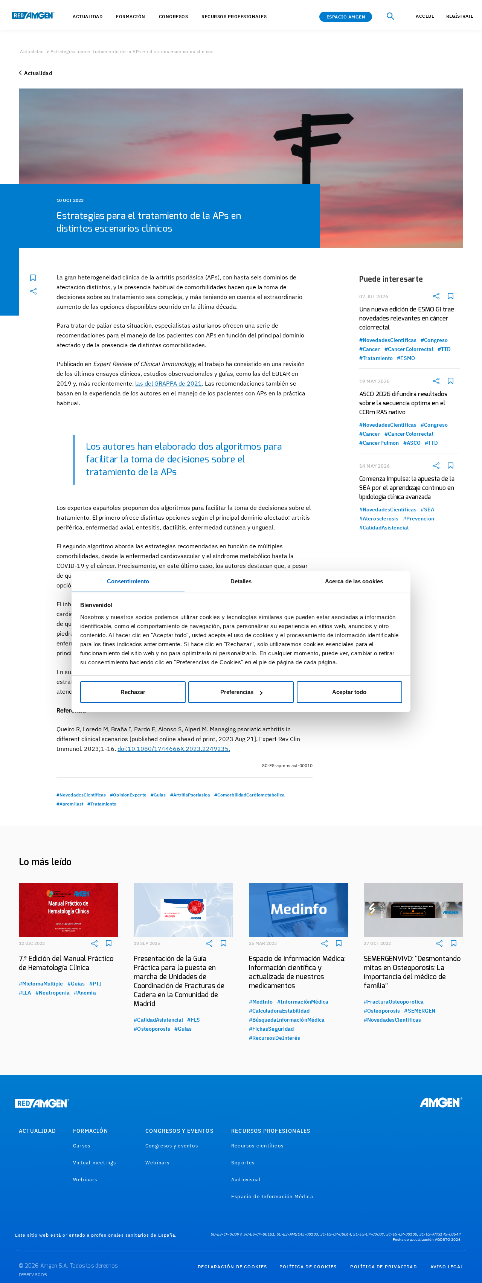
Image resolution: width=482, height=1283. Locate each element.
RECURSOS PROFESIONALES (270, 1130)
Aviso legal (446, 1266)
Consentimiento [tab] (128, 581)
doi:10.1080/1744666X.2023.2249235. (173, 748)
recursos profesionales (234, 16)
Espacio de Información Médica (272, 1196)
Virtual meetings (94, 1162)
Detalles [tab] (241, 581)
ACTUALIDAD (87, 16)
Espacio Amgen (346, 17)
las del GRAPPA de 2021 (168, 383)
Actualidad (32, 51)
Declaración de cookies (232, 1266)
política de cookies (308, 1266)
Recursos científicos (257, 1146)
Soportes (243, 1162)
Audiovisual (246, 1179)
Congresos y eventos (171, 1146)
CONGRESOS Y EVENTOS (179, 1130)
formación (130, 16)
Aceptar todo (349, 692)
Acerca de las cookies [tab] (354, 581)
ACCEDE (425, 16)
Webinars (85, 1179)
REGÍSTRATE (459, 16)
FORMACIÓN (90, 1130)
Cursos (81, 1146)
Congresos (173, 16)
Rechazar (132, 692)
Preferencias (236, 692)
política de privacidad (383, 1266)
